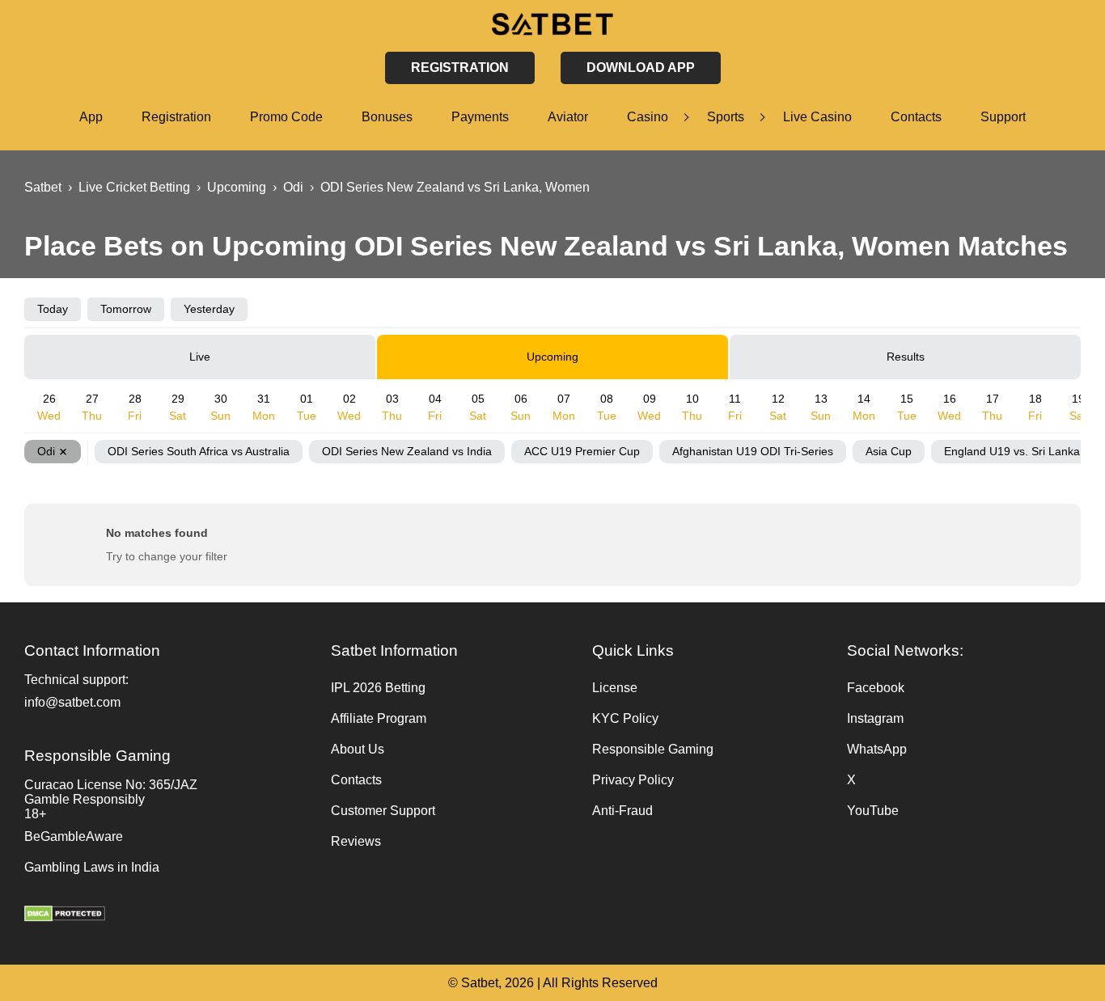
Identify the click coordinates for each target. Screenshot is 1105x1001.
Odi (46, 451)
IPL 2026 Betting (378, 688)
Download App (640, 67)
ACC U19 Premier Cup (582, 451)
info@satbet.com (72, 702)
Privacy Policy (633, 780)
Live (199, 356)
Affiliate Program (378, 718)
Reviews (356, 841)
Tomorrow (125, 308)
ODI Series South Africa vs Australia (199, 451)
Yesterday (209, 308)
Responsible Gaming (652, 749)
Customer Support (383, 810)
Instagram (875, 718)
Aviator (568, 117)
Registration (176, 117)
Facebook (875, 688)
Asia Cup (889, 451)
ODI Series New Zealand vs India (407, 451)
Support (1003, 117)
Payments (480, 117)
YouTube (873, 810)
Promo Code (286, 117)
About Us (357, 749)
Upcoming (552, 356)
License (614, 688)
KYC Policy (625, 718)
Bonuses (387, 117)
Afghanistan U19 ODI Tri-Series (752, 451)
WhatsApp (877, 749)
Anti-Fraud (622, 810)
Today (52, 308)
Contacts (916, 117)
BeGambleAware (73, 836)
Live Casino (817, 117)
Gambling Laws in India (91, 867)
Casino (647, 117)
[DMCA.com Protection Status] (169, 915)
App (91, 117)
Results (906, 356)
